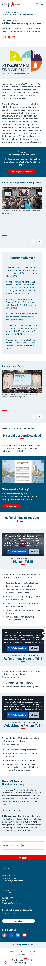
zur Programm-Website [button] (22, 171)
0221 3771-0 (10, 898)
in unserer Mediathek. (14, 451)
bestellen (18, 921)
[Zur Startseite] (11, 4)
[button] (5, 961)
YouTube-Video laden (18, 551)
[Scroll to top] (39, 855)
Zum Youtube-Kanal (13, 810)
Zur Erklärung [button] (11, 506)
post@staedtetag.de (15, 880)
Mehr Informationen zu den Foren (19, 428)
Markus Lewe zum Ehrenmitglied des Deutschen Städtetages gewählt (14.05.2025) (21, 317)
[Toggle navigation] (42, 4)
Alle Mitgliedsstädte (21, 944)
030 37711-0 (10, 875)
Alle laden (34, 551)
